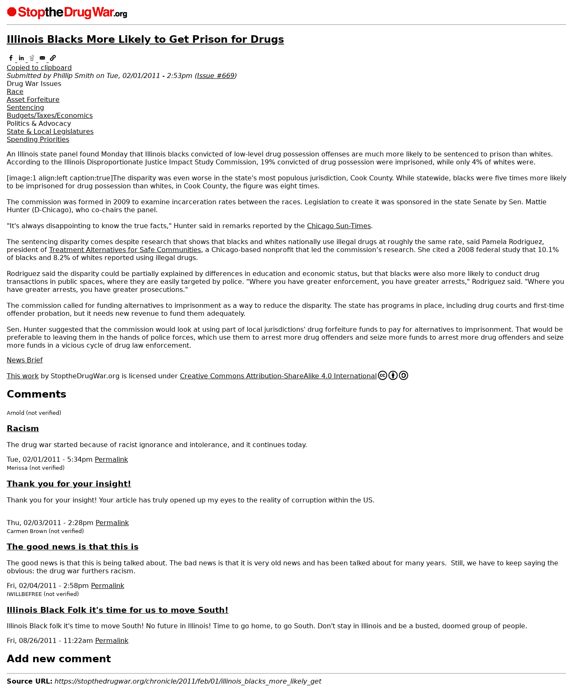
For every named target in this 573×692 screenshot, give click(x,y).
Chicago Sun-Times (339, 226)
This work (23, 376)
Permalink (111, 459)
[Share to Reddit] (33, 60)
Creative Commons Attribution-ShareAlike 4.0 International (278, 376)
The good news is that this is (72, 546)
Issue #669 (215, 76)
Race (15, 92)
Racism (23, 428)
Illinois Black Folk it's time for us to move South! (118, 610)
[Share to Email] (43, 60)
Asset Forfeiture (33, 100)
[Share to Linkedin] (22, 60)
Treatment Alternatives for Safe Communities (125, 250)
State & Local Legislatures (50, 131)
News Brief (25, 360)
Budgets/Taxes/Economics (50, 116)
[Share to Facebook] (12, 60)
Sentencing (25, 108)
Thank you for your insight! (69, 483)
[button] (286, 64)
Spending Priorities (38, 139)
